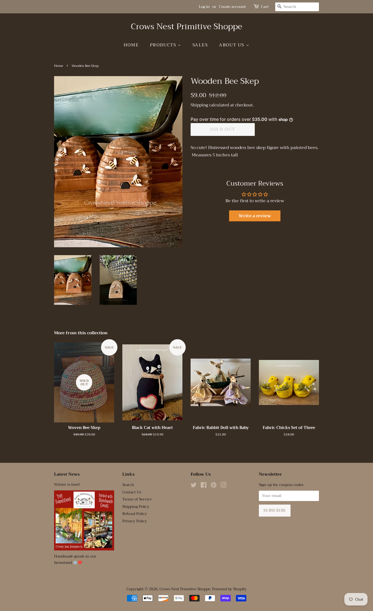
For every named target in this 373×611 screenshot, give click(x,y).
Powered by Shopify (229, 589)
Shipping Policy (135, 506)
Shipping (199, 105)
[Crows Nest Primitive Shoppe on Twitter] (194, 486)
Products (164, 45)
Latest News (67, 474)
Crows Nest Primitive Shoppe (186, 26)
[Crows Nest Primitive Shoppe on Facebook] (203, 486)
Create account (232, 6)
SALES (200, 45)
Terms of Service (137, 499)
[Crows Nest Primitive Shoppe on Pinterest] (214, 486)
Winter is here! (67, 484)
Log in (204, 6)
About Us (232, 45)
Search (128, 485)
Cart (265, 7)
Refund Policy (134, 514)
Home (131, 45)
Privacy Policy (134, 521)
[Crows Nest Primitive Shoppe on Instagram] (223, 486)
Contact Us (131, 492)
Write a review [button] (255, 216)
